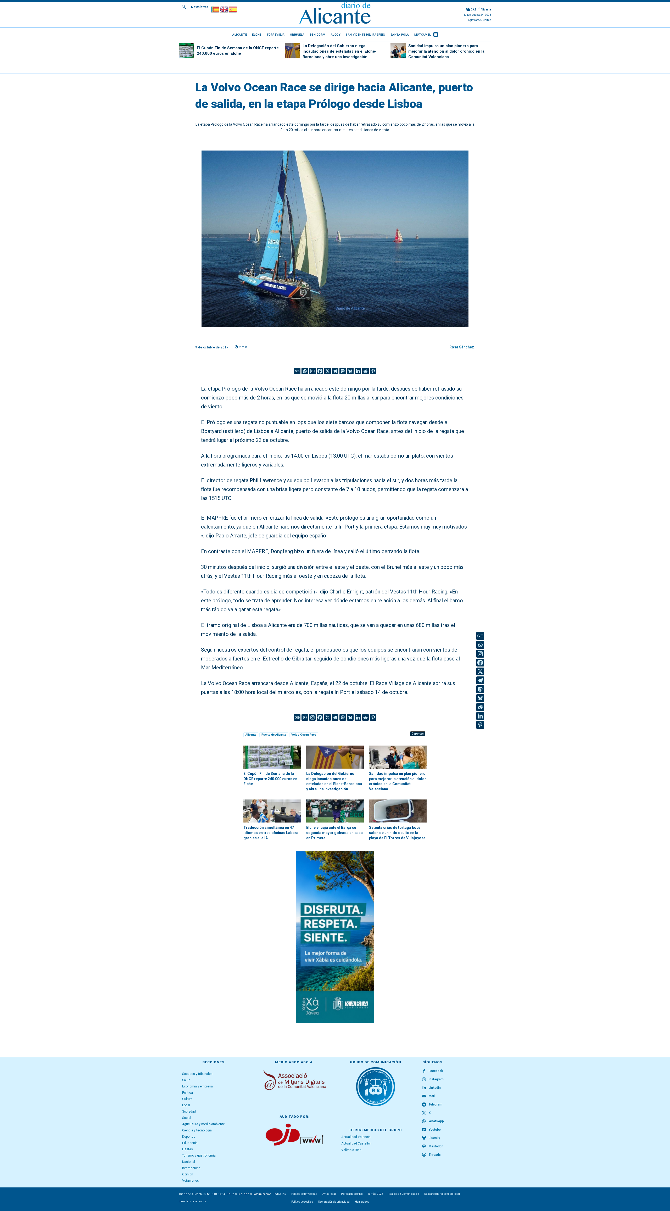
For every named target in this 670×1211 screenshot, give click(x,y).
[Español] (232, 9)
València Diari (351, 1150)
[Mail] (424, 1096)
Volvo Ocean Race (303, 734)
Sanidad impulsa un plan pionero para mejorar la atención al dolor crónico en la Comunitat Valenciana (446, 51)
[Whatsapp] (305, 371)
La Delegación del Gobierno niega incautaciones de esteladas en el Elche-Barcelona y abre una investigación (340, 51)
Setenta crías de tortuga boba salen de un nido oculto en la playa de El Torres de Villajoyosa (397, 832)
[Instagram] (312, 371)
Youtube (435, 1129)
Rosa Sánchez (461, 347)
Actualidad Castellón (356, 1143)
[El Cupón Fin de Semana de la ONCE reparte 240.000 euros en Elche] (186, 50)
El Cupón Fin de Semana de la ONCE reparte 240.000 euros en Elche (270, 778)
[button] (183, 6)
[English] (224, 9)
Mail (432, 1096)
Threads (435, 1155)
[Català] (215, 9)
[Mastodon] (342, 371)
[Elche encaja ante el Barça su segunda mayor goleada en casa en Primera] (335, 811)
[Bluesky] (350, 371)
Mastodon (436, 1146)
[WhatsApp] (424, 1121)
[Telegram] (335, 371)
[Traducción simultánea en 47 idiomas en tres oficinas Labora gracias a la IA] (272, 811)
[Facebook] (320, 371)
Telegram (435, 1104)
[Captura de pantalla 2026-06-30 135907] (335, 937)
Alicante (250, 734)
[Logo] (335, 13)
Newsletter (199, 7)
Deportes (418, 733)
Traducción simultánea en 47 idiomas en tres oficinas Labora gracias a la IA (270, 832)
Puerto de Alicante (273, 734)
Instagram (436, 1079)
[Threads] (424, 1155)
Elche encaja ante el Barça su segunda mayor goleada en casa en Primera (334, 832)
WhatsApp (436, 1121)
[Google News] (297, 371)
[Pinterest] (373, 371)
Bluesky (434, 1138)
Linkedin (435, 1088)
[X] (327, 371)
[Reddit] (365, 371)
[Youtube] (424, 1130)
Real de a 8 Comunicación (254, 1194)
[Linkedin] (358, 371)
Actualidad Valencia (356, 1137)
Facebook (436, 1071)
